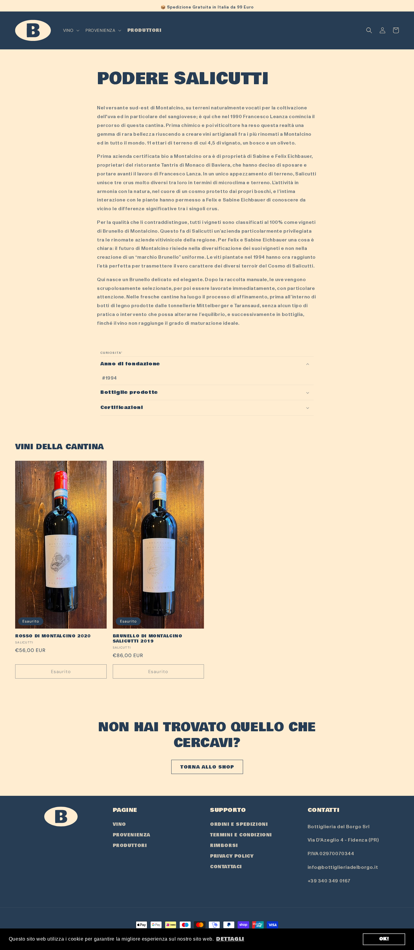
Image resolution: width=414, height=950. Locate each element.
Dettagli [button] (230, 939)
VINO (119, 824)
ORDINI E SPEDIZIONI (239, 824)
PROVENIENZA (132, 835)
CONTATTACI (226, 866)
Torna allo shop (207, 767)
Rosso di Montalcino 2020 (53, 636)
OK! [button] (384, 938)
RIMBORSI (224, 845)
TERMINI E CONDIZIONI (241, 835)
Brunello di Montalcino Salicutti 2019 (147, 639)
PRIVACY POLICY (231, 856)
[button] (70, 30)
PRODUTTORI (130, 845)
